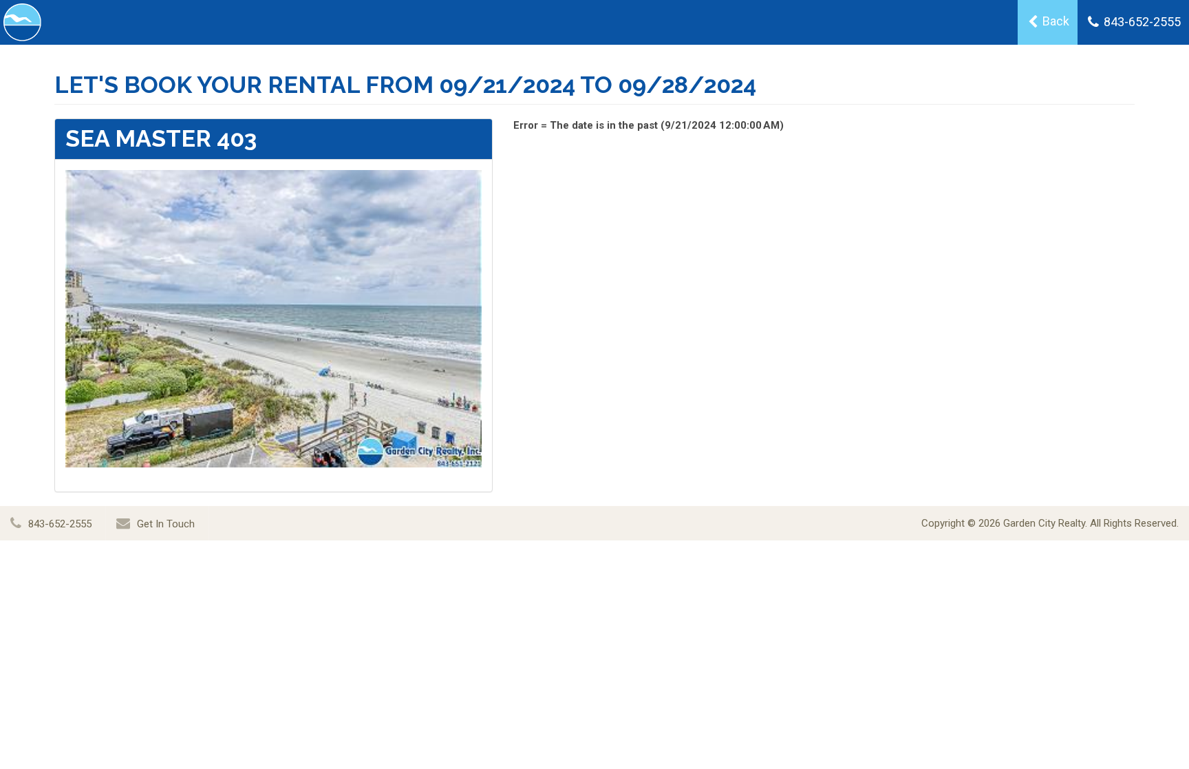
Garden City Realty (1044, 523)
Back (1054, 21)
